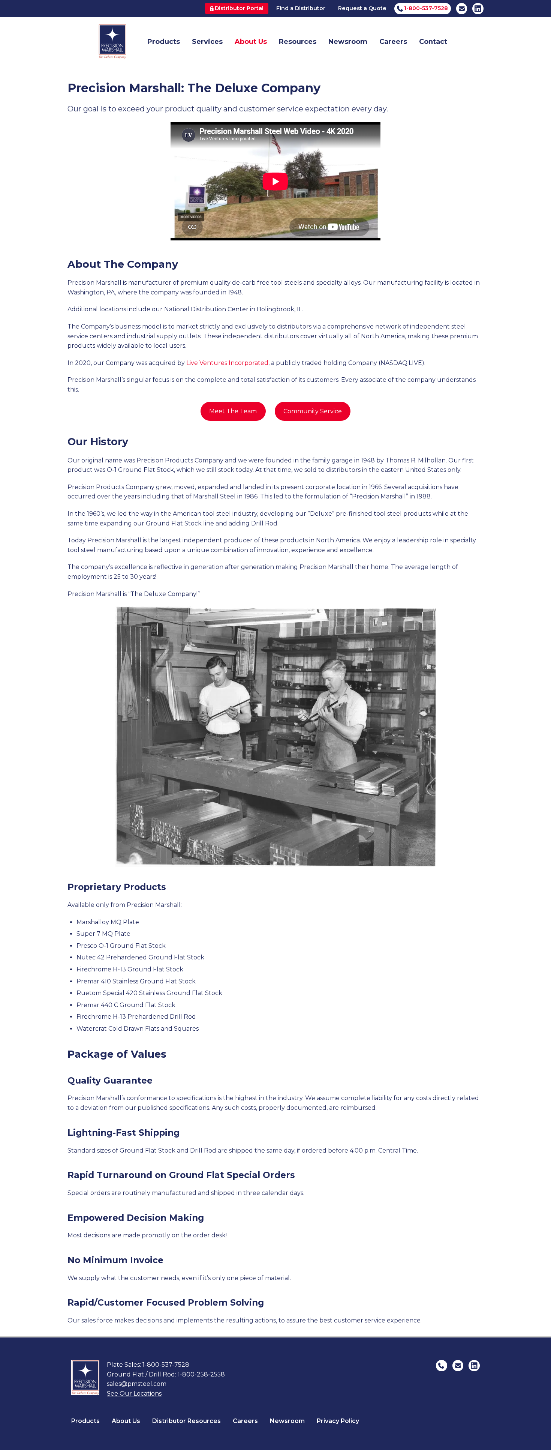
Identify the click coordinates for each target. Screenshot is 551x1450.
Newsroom (347, 42)
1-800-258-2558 (201, 1374)
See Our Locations (134, 1393)
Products (163, 42)
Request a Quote (362, 8)
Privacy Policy (338, 1420)
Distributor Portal (239, 8)
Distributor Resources (186, 1420)
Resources (297, 42)
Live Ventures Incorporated (227, 362)
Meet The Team (233, 411)
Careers (393, 42)
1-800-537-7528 (165, 1364)
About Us (251, 42)
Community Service (312, 411)
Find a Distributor (300, 8)
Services (207, 42)
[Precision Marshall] (112, 42)
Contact (433, 42)
